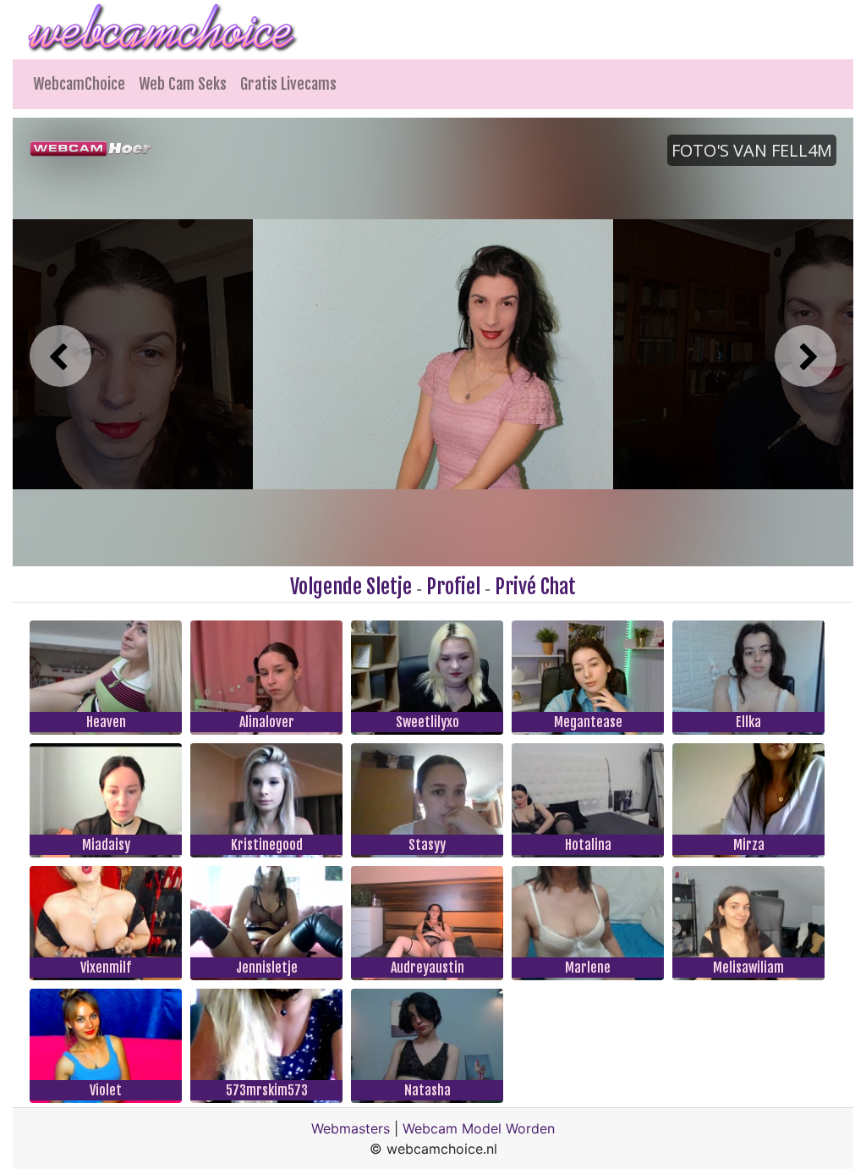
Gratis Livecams (288, 83)
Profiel (453, 586)
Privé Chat (535, 586)
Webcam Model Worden (479, 1128)
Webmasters (350, 1128)
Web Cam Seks (183, 83)
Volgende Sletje (351, 586)
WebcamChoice (79, 83)
